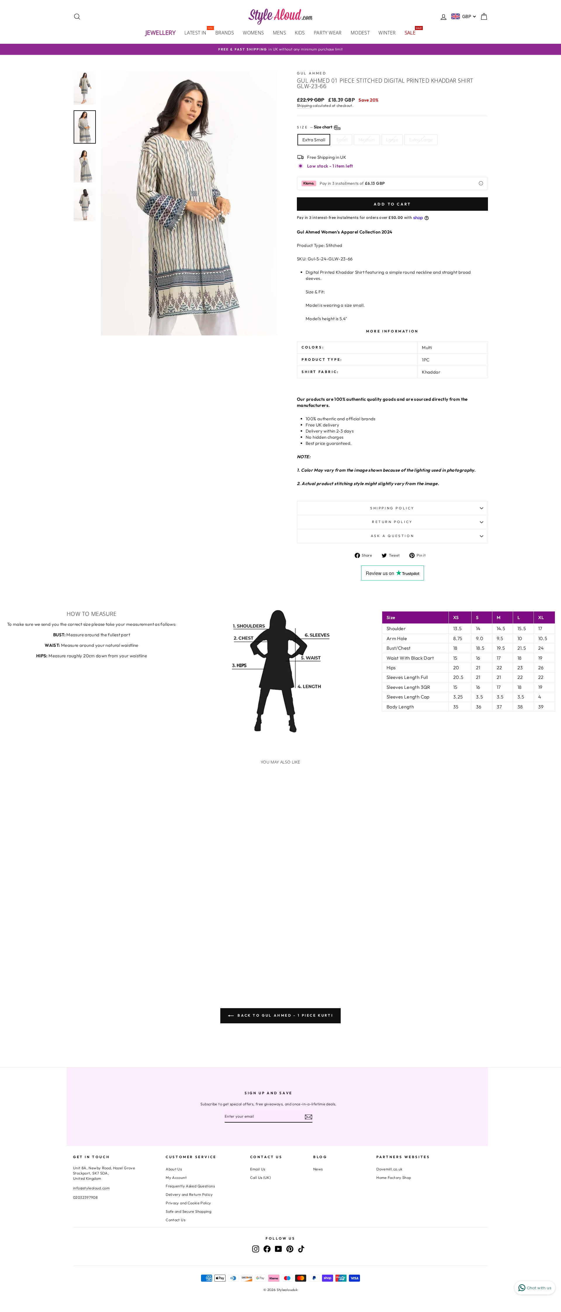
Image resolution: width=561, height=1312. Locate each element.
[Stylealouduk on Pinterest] (289, 1248)
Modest (360, 32)
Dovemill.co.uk (389, 1169)
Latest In (197, 32)
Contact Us (175, 1219)
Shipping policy (392, 508)
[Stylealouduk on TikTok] (301, 1248)
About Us (174, 1169)
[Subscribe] (308, 1116)
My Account (176, 1177)
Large (392, 139)
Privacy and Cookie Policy (188, 1203)
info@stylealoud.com (91, 1188)
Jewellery (161, 32)
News (318, 1169)
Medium (367, 139)
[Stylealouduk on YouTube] (278, 1248)
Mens (279, 32)
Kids (300, 32)
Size (315, 127)
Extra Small (313, 139)
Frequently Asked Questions (190, 1186)
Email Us (257, 1169)
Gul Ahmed (311, 73)
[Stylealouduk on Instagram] (255, 1248)
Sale (412, 32)
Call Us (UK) (260, 1177)
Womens (253, 32)
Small (341, 139)
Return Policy (392, 522)
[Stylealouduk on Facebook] (267, 1248)
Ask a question (392, 536)
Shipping (304, 105)
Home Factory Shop (393, 1177)
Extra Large (421, 139)
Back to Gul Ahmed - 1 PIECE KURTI (284, 1015)
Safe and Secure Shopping (188, 1211)
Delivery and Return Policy (189, 1194)
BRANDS (224, 32)
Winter (387, 32)
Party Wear (328, 32)
